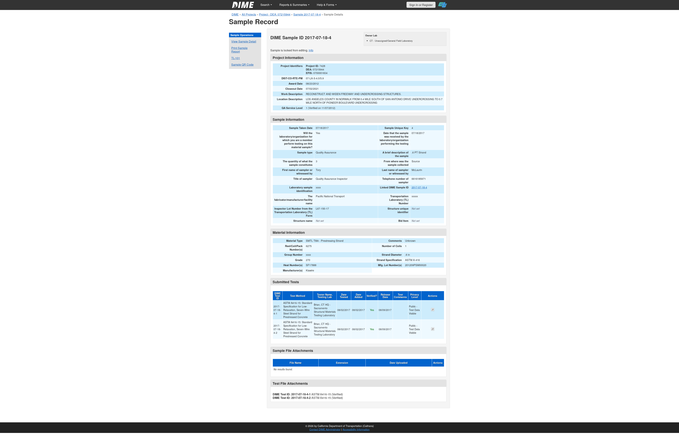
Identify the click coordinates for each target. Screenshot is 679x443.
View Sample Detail (243, 41)
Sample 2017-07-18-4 (307, 14)
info (311, 50)
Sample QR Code (242, 65)
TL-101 (235, 58)
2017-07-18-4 (419, 187)
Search (265, 5)
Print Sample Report (239, 49)
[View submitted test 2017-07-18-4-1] (432, 310)
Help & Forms (326, 5)
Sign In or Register (421, 5)
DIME (235, 14)
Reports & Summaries (293, 5)
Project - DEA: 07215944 (274, 14)
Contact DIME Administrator (325, 429)
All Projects (249, 14)
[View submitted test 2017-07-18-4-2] (432, 329)
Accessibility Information (356, 429)
